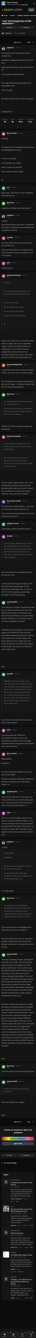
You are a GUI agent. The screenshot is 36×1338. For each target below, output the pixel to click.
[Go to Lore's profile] (3, 188)
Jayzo (8, 263)
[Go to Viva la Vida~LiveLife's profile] (3, 502)
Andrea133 (14, 1235)
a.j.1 (12, 1187)
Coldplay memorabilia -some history (21, 1183)
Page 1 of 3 (17, 42)
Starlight (10, 536)
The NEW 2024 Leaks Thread (21, 1255)
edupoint (13, 1225)
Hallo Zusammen (17, 1233)
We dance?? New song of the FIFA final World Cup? (21, 1210)
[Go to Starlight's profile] (3, 537)
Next (28, 42)
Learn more (4, 3)
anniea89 (10, 674)
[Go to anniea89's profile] (3, 674)
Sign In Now (18, 1143)
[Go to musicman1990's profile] (3, 603)
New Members (15, 1180)
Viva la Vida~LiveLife (14, 501)
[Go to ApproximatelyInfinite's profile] (3, 365)
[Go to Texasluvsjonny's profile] (3, 792)
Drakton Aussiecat (16, 1199)
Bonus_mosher (12, 133)
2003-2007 (14, 1277)
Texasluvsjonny (12, 792)
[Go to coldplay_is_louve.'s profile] (3, 524)
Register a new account (18, 1139)
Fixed (8, 730)
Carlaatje (10, 237)
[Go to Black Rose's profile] (3, 203)
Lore (8, 187)
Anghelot (13, 1286)
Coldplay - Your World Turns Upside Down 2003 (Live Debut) (21, 1281)
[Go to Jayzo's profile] (3, 263)
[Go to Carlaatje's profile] (3, 238)
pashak (13, 1269)
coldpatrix (8, 33)
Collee (12, 1298)
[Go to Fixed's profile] (3, 730)
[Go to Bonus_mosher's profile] (3, 134)
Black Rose (10, 203)
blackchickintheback (14, 275)
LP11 (12, 1206)
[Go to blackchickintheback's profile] (3, 276)
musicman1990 (12, 602)
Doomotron (14, 1257)
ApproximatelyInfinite (14, 364)
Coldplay (22, 33)
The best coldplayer (16, 1213)
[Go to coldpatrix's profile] (3, 33)
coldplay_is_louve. (13, 523)
